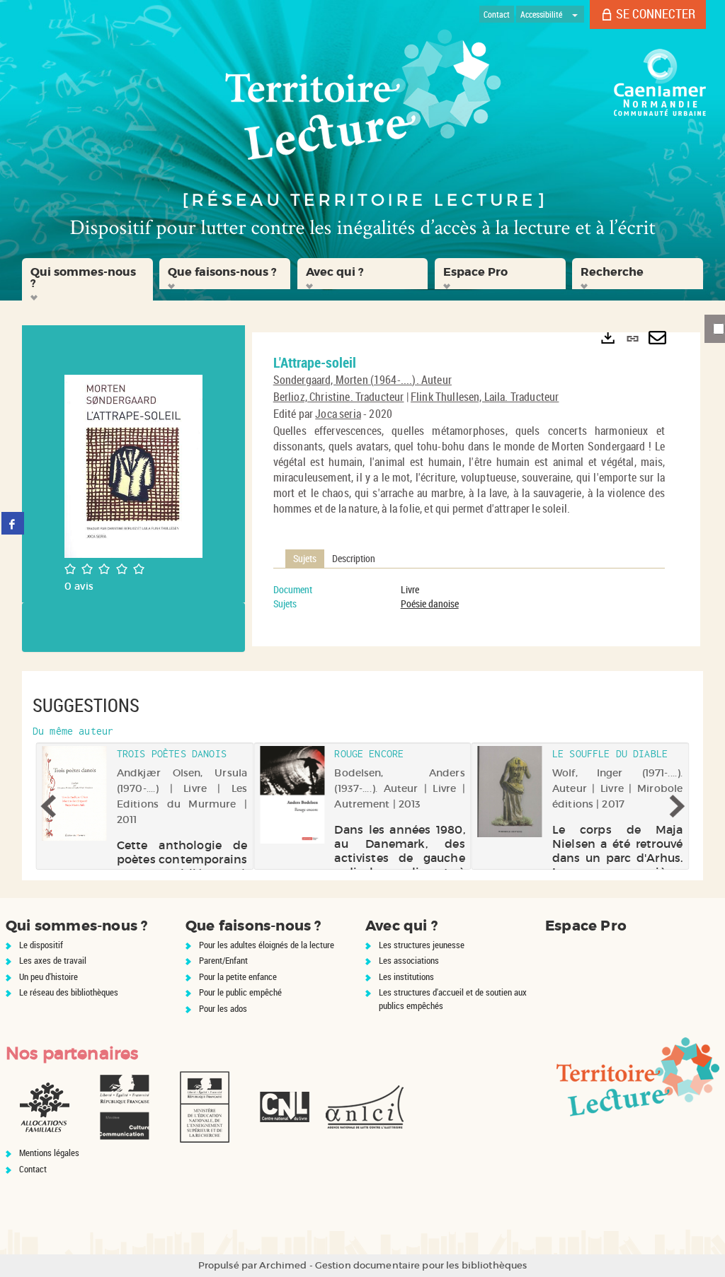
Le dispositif (41, 944)
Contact (33, 1168)
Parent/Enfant (223, 960)
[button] (87, 279)
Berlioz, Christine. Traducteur (338, 396)
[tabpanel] (469, 597)
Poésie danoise (430, 603)
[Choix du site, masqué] (575, 14)
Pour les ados (223, 1008)
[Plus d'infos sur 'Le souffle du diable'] (510, 792)
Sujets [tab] (304, 558)
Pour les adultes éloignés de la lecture (266, 944)
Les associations (409, 960)
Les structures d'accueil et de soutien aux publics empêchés (453, 999)
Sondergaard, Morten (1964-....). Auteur (362, 379)
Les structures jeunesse (421, 944)
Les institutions (406, 976)
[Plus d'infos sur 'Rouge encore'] (292, 795)
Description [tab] (353, 558)
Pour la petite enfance (238, 976)
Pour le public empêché (240, 992)
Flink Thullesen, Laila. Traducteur (485, 396)
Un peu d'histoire (48, 976)
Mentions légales (49, 1152)
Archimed (283, 1265)
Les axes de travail (52, 960)
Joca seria (338, 413)
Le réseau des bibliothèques (68, 992)
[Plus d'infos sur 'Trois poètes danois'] (75, 793)
